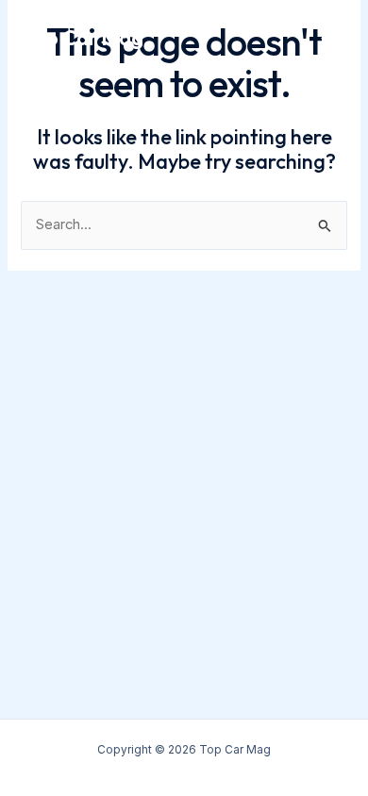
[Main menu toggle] (327, 38)
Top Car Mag (83, 38)
